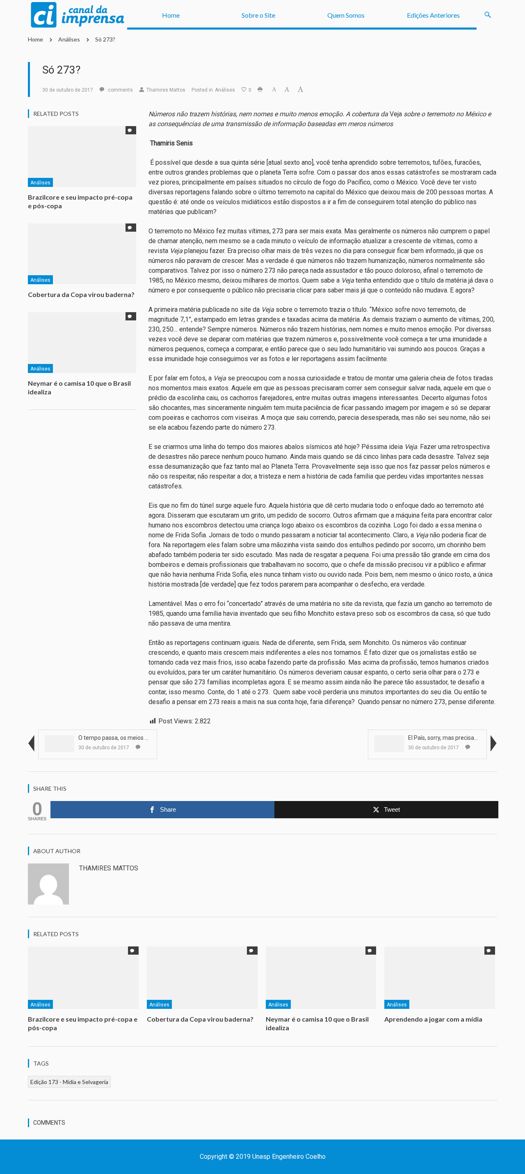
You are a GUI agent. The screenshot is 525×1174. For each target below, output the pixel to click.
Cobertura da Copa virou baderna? (81, 294)
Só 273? (105, 39)
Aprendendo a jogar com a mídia (434, 1019)
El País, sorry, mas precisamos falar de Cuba (465, 737)
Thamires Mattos (165, 90)
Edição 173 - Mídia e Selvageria (69, 1081)
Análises (69, 39)
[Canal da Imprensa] (77, 15)
